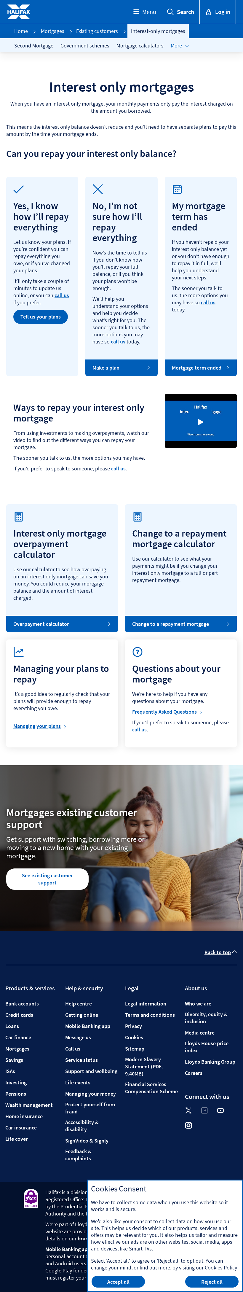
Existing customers (97, 31)
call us (62, 295)
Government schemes (84, 45)
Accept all (118, 1281)
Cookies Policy (221, 1267)
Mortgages (52, 31)
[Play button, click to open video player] (200, 422)
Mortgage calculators (140, 45)
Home (21, 31)
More (176, 45)
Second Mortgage (33, 45)
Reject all (212, 1281)
